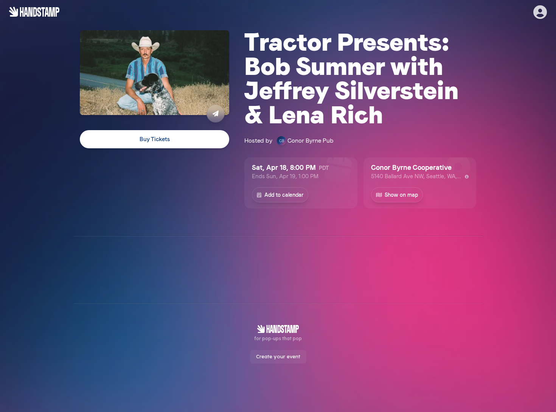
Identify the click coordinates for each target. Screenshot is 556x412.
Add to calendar (283, 195)
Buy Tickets (155, 139)
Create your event (278, 356)
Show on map (401, 195)
